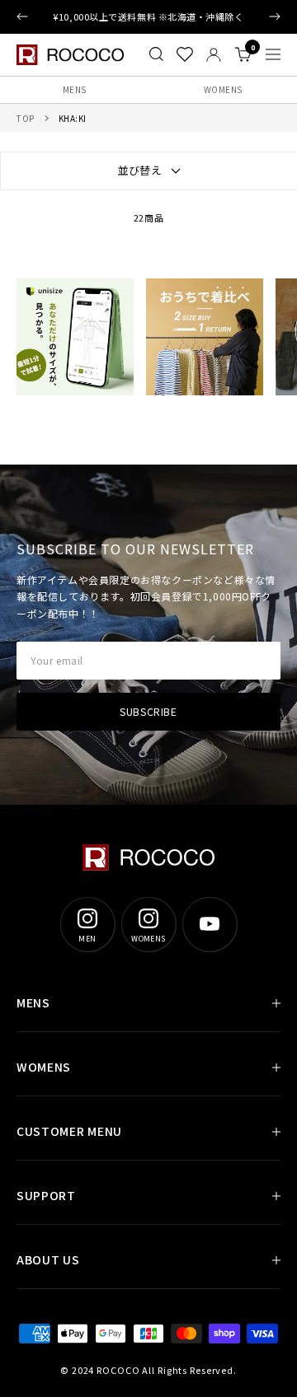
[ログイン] (213, 54)
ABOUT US (48, 1259)
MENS (75, 89)
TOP (25, 118)
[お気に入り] (185, 54)
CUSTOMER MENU (69, 1131)
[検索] (156, 54)
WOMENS (223, 89)
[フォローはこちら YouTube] (209, 924)
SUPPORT (46, 1195)
